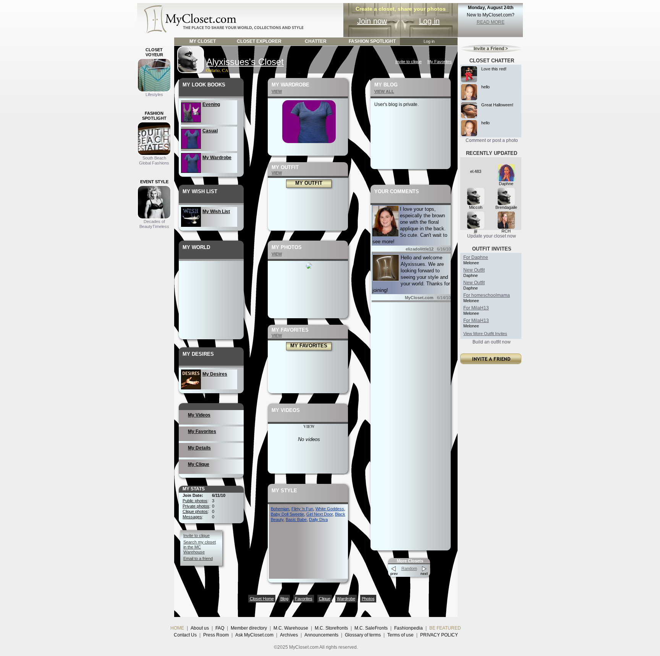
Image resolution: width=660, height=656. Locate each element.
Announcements (321, 635)
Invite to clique (408, 61)
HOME (177, 628)
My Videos (199, 415)
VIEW (277, 91)
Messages (192, 516)
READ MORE (491, 22)
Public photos (195, 500)
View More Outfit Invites (485, 333)
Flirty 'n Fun (302, 508)
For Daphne (475, 257)
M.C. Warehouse (290, 628)
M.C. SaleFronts (371, 628)
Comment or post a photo (492, 140)
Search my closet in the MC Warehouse (199, 547)
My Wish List (216, 211)
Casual (210, 130)
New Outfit (474, 270)
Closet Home (262, 598)
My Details (199, 448)
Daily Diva (318, 519)
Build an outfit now (491, 342)
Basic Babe (296, 519)
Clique (324, 598)
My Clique (198, 464)
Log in (429, 21)
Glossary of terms (363, 635)
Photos (368, 598)
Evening (211, 104)
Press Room (216, 635)
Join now (372, 21)
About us (200, 628)
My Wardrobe (216, 157)
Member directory (249, 628)
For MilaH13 (476, 308)
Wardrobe (346, 598)
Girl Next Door (319, 514)
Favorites (303, 598)
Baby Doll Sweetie (287, 514)
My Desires (214, 374)
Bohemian (280, 508)
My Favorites (439, 61)
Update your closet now (491, 236)
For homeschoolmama (486, 295)
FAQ (219, 628)
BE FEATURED (445, 628)
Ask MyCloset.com (254, 635)
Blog (284, 598)
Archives (289, 635)
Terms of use (400, 635)
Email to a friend (198, 558)
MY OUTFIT (308, 183)
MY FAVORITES (308, 345)
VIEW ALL (384, 91)
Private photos (196, 506)
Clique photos (195, 511)
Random (409, 568)
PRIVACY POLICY (439, 635)
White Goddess (329, 508)
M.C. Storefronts (331, 628)
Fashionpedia (408, 628)
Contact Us (185, 635)
